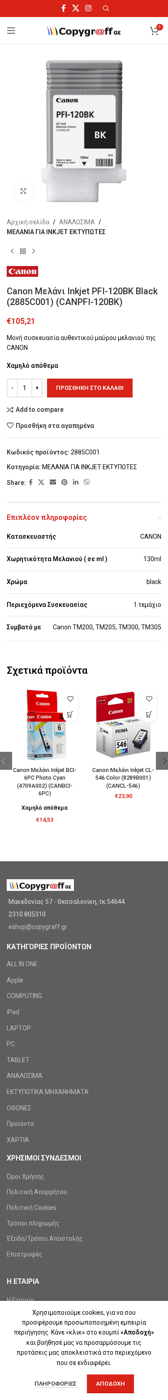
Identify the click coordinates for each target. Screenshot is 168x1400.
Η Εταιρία (20, 1300)
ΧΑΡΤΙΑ (18, 1139)
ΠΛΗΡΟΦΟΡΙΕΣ (56, 1383)
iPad (13, 1012)
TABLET (18, 1060)
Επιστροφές (25, 1254)
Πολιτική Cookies (31, 1207)
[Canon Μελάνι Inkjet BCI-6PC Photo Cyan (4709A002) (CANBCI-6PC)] (45, 725)
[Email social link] (53, 482)
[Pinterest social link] (64, 482)
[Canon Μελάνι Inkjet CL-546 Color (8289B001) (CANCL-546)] (124, 725)
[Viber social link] (87, 482)
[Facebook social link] (64, 8)
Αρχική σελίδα (28, 222)
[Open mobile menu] (11, 30)
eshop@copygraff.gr (38, 926)
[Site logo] (84, 30)
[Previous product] (12, 251)
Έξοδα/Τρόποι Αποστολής (45, 1238)
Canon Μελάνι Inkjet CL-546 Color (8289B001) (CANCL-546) (123, 778)
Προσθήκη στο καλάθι (90, 387)
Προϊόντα (20, 1123)
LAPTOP (19, 1028)
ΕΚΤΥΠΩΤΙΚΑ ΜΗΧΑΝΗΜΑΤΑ (48, 1091)
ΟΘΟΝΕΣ (19, 1108)
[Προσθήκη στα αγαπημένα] (70, 699)
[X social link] (75, 8)
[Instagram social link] (88, 8)
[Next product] (33, 251)
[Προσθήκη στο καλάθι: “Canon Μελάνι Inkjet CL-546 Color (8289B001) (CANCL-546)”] (149, 715)
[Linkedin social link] (75, 482)
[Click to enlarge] (23, 191)
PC (11, 1043)
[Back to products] (22, 251)
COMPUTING (24, 995)
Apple (15, 980)
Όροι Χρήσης (25, 1176)
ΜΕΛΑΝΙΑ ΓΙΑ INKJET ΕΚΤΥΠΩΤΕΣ (56, 232)
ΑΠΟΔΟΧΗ (110, 1383)
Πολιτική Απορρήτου (37, 1191)
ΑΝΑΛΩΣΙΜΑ (77, 222)
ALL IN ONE (22, 964)
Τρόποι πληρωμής (33, 1223)
